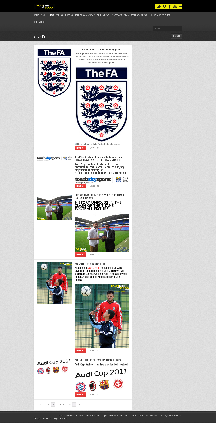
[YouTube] (175, 7)
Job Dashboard (111, 415)
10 (69, 404)
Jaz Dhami (94, 268)
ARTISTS (61, 415)
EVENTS (99, 415)
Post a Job (143, 415)
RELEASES (178, 415)
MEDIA (128, 415)
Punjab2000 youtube (159, 15)
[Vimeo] (164, 7)
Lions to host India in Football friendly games (98, 49)
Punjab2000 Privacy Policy (161, 415)
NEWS (134, 415)
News (51, 15)
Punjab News (103, 15)
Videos (59, 15)
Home (36, 15)
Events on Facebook (85, 15)
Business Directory (74, 415)
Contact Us (39, 22)
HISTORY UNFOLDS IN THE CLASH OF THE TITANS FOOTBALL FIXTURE (99, 196)
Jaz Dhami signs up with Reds (90, 263)
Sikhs (44, 15)
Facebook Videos (139, 15)
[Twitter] (159, 7)
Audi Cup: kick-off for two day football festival (98, 360)
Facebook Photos (120, 15)
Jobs (121, 415)
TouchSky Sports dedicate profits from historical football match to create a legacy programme (99, 158)
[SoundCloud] (180, 7)
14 (79, 404)
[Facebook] (170, 7)
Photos (69, 15)
